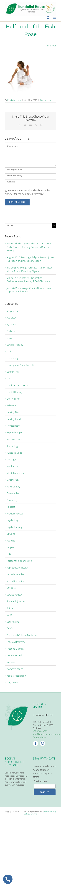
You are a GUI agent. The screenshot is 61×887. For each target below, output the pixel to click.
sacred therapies (15, 574)
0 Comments (45, 100)
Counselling (13, 371)
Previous (51, 45)
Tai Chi (10, 628)
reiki (9, 554)
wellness (11, 662)
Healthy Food (14, 419)
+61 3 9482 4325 (40, 731)
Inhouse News (14, 439)
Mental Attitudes (15, 473)
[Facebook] (35, 743)
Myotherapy (13, 479)
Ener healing (13, 398)
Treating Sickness (16, 648)
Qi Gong (11, 533)
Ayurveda (11, 324)
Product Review (15, 513)
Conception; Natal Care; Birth (22, 364)
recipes (10, 547)
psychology (12, 520)
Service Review (14, 594)
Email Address (40, 781)
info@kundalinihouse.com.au (46, 734)
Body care (12, 331)
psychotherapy (14, 527)
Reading (11, 540)
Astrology (11, 317)
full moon (12, 405)
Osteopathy (13, 493)
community (12, 358)
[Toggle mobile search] (48, 17)
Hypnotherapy (14, 432)
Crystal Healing (14, 391)
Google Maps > (39, 737)
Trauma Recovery (16, 641)
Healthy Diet (13, 412)
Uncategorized (14, 655)
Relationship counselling (19, 560)
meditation (12, 466)
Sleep (9, 614)
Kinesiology (12, 446)
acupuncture (13, 310)
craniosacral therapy (17, 385)
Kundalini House (14, 100)
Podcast (11, 506)
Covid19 (11, 378)
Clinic (9, 351)
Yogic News (12, 682)
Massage (11, 459)
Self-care (11, 587)
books (10, 337)
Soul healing (13, 621)
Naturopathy (13, 486)
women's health (15, 668)
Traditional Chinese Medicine (22, 635)
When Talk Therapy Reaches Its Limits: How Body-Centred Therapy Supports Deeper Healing (29, 247)
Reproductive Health (17, 567)
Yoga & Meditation (16, 675)
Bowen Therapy (15, 344)
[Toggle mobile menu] (54, 17)
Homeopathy (13, 425)
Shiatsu (10, 608)
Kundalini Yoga (14, 452)
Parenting (12, 500)
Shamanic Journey (16, 601)
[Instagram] (42, 743)
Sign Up (44, 792)
